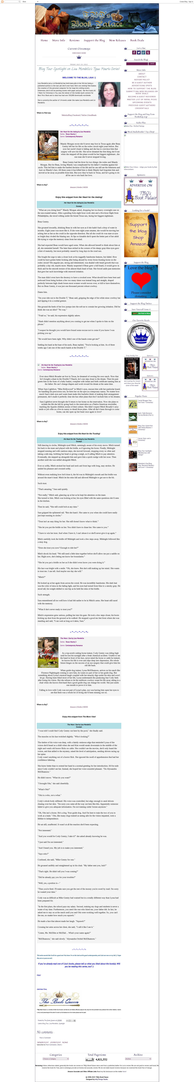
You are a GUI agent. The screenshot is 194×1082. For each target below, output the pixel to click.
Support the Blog (94, 40)
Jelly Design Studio (101, 1079)
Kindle (79, 187)
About (142, 74)
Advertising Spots (142, 85)
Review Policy (142, 79)
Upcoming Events (142, 102)
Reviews (74, 40)
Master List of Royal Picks (142, 99)
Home (44, 40)
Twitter (84, 115)
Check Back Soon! (79, 53)
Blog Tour (46, 1023)
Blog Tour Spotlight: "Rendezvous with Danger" (145, 453)
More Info (58, 40)
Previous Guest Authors (142, 105)
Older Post (55, 1042)
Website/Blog (67, 115)
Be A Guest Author (142, 82)
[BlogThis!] (70, 1021)
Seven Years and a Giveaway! (144, 439)
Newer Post (43, 1042)
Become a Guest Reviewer (142, 96)
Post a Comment (45, 1038)
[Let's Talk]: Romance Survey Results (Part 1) (145, 414)
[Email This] (67, 1021)
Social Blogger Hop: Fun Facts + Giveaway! (145, 401)
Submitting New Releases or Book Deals (142, 92)
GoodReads (92, 115)
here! (124, 1071)
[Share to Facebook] (75, 1021)
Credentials (142, 108)
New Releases (117, 40)
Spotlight (62, 1023)
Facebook (76, 115)
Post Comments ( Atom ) (54, 1045)
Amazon (73, 187)
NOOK (85, 187)
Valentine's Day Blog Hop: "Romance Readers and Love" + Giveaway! (146, 465)
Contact (142, 77)
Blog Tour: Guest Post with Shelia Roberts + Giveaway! (145, 427)
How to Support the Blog (142, 88)
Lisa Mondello (54, 1023)
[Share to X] (72, 1021)
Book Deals (137, 40)
